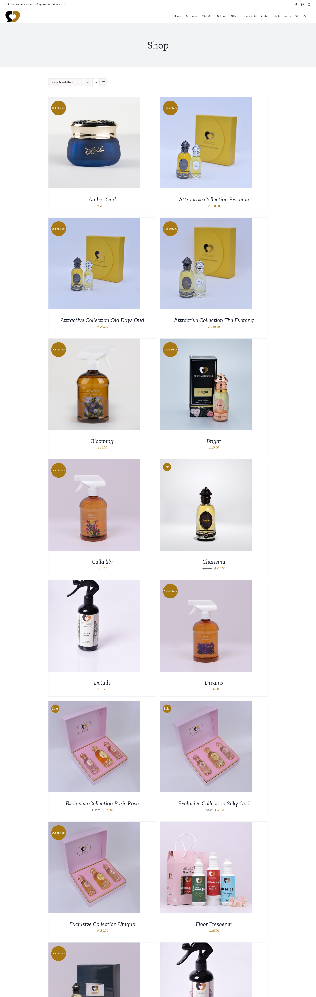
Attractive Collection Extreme (214, 199)
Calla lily (102, 561)
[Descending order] (87, 82)
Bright (213, 441)
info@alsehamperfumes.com (50, 4)
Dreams (214, 682)
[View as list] (103, 82)
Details (102, 682)
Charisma (213, 561)
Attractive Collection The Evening (214, 320)
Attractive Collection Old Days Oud (102, 320)
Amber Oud (102, 199)
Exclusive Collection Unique (102, 924)
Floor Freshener (214, 924)
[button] (305, 16)
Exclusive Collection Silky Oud (214, 803)
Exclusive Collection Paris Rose (102, 803)
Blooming (102, 441)
